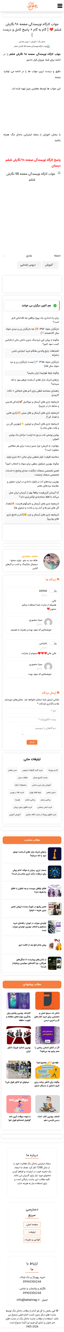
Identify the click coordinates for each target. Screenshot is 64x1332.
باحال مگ (41, 41)
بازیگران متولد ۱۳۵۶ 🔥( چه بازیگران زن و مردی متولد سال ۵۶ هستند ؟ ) (32, 331)
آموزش (33, 41)
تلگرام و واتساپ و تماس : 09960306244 (32, 1291)
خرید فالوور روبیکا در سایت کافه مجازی (41, 814)
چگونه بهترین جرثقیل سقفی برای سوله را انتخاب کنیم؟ (32, 464)
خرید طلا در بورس (17, 792)
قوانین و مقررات (32, 1240)
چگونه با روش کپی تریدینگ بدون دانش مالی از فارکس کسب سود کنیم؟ (32, 342)
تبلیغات (32, 1232)
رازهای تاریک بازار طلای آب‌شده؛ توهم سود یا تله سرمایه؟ (35, 382)
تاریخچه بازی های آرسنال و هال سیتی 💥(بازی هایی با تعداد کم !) (32, 415)
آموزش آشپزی (15, 814)
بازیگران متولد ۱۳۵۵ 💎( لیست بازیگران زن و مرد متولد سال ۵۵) (34, 364)
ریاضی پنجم (46, 799)
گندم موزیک (53, 770)
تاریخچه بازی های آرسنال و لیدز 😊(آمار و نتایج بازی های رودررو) (33, 517)
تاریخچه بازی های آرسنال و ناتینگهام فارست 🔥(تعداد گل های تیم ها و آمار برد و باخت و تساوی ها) (32, 506)
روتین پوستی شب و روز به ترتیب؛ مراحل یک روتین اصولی (34, 437)
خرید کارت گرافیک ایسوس (32, 770)
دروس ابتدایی (24, 41)
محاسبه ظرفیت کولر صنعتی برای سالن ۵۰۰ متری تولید (32, 457)
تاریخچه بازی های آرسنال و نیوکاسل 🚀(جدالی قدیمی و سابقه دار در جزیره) (32, 404)
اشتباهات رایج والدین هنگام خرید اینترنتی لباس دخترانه (35, 353)
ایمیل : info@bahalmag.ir (32, 1300)
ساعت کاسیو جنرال (40, 777)
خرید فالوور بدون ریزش (23, 807)
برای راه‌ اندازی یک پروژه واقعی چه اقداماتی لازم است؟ (35, 320)
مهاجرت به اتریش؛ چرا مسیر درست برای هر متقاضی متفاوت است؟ (33, 448)
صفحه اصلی (32, 1225)
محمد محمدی (30, 556)
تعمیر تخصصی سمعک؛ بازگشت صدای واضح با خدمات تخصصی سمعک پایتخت (32, 473)
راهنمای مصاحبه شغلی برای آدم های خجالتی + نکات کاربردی (33, 393)
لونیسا (17, 799)
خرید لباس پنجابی (44, 807)
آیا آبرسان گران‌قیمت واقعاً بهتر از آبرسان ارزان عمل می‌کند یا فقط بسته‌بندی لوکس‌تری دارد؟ (34, 495)
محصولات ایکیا (21, 785)
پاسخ (44, 595)
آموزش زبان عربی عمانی (41, 785)
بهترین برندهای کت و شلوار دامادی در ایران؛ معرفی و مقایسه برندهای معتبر (33, 484)
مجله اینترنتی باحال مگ (25, 135)
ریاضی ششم (30, 799)
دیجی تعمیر (51, 792)
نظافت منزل (23, 777)
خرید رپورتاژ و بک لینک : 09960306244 (32, 1279)
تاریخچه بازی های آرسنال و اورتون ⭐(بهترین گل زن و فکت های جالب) (32, 426)
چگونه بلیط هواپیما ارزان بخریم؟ (43, 373)
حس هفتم (12, 770)
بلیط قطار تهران (35, 792)
